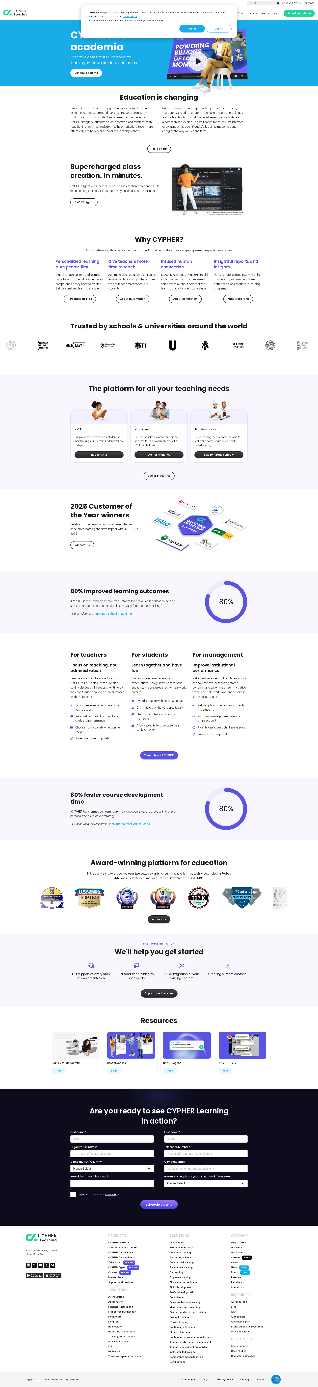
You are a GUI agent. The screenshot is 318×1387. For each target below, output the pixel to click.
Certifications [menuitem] (177, 1361)
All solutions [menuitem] (177, 1242)
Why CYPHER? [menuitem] (239, 1242)
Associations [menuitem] (116, 1301)
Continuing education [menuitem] (182, 1327)
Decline (219, 28)
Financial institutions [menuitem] (120, 1306)
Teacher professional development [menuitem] (190, 1342)
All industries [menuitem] (116, 1296)
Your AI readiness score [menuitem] (122, 1247)
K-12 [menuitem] (111, 1346)
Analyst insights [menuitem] (240, 1321)
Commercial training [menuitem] (182, 1262)
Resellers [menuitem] (236, 1282)
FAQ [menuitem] (233, 1311)
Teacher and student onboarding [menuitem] (189, 1347)
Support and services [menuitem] (120, 1282)
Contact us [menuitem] (237, 1287)
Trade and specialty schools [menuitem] (124, 1356)
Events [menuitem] (239, 1272)
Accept (192, 28)
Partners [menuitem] (236, 1277)
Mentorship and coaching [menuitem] (185, 1307)
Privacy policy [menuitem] (224, 1379)
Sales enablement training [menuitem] (185, 1302)
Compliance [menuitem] (177, 1297)
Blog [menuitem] (233, 1306)
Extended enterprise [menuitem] (181, 1247)
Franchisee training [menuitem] (181, 1267)
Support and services (159, 993)
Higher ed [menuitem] (114, 1351)
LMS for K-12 (99, 455)
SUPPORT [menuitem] (310, 3)
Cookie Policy (130, 16)
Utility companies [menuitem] (118, 1341)
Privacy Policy (111, 1194)
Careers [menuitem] (240, 1257)
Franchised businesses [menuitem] (122, 1311)
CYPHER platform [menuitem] (118, 1242)
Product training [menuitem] (179, 1317)
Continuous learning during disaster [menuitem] (191, 1337)
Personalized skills (80, 299)
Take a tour (159, 149)
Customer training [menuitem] (180, 1252)
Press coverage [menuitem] (240, 1331)
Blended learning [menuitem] (180, 1332)
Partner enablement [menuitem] (181, 1257)
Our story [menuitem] (236, 1247)
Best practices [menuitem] (239, 1346)
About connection (185, 299)
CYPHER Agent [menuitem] (122, 1267)
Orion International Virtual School (129, 824)
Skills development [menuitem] (181, 1287)
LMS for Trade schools (219, 455)
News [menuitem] (239, 1267)
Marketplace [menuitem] (115, 1277)
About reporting (238, 299)
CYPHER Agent (84, 202)
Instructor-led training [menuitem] (183, 1352)
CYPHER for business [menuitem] (120, 1252)
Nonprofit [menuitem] (113, 1321)
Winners (80, 545)
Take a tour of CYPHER (159, 755)
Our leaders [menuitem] (238, 1252)
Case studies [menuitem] (238, 1351)
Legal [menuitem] (206, 1379)
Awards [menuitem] (235, 1262)
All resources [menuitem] (239, 1301)
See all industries (159, 476)
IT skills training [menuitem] (179, 1322)
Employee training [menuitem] (180, 1277)
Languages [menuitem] (188, 1379)
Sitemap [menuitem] (245, 1379)
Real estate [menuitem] (115, 1326)
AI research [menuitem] (238, 1316)
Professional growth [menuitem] (182, 1292)
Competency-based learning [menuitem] (186, 1356)
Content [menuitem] (119, 1272)
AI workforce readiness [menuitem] (183, 1282)
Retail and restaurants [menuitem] (121, 1331)
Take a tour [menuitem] (120, 1262)
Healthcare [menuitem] (115, 1316)
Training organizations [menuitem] (121, 1336)
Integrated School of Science (113, 613)
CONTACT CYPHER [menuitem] (292, 3)
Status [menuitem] (260, 1379)
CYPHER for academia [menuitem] (121, 1257)
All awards (159, 919)
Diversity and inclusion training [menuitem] (188, 1312)
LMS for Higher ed (159, 455)
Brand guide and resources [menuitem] (247, 1326)
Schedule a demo (299, 13)
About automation (132, 299)
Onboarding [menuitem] (177, 1272)
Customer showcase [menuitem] (243, 1356)
